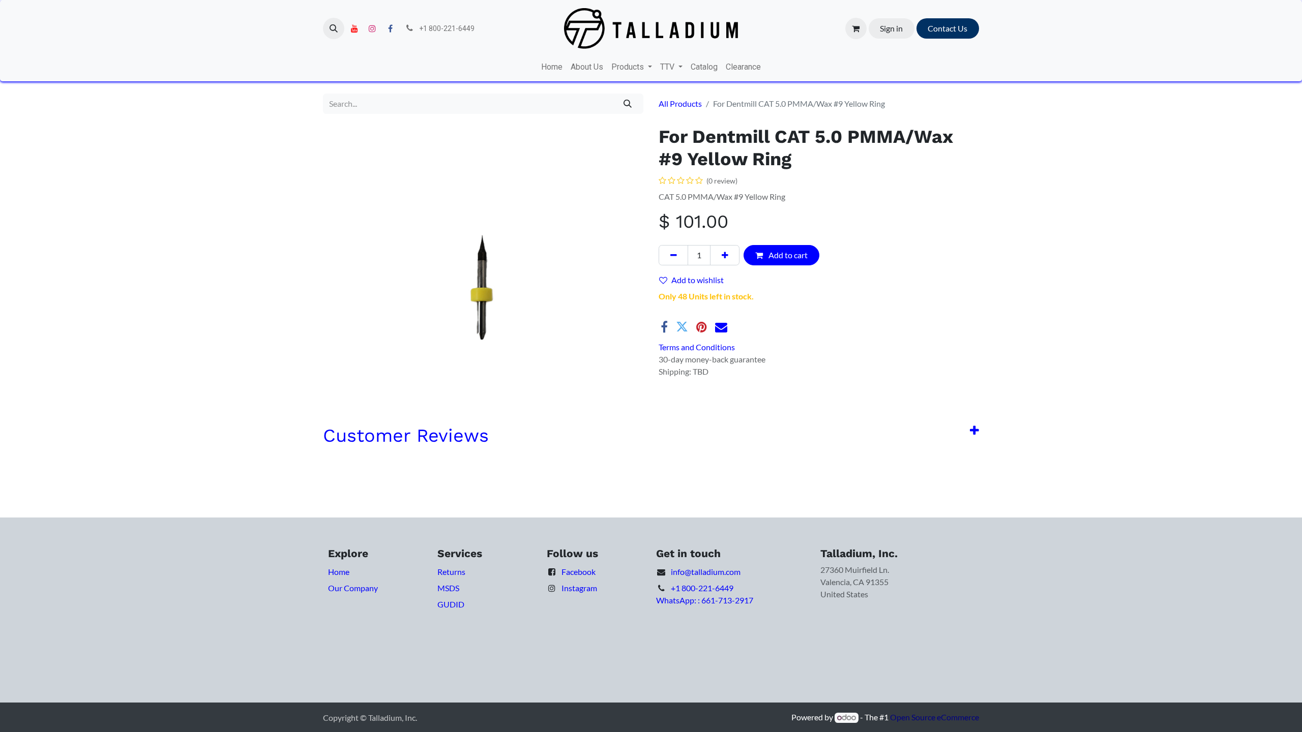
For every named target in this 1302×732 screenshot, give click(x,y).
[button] (333, 28)
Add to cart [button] (787, 255)
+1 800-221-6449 (702, 588)
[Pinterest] (701, 327)
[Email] (721, 327)
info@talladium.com (706, 571)
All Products (680, 103)
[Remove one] (673, 255)
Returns (451, 571)
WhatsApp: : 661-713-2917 (704, 600)
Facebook (578, 571)
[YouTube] (354, 28)
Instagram (579, 588)
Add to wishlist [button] (697, 280)
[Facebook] (390, 28)
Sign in (891, 28)
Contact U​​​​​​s (947, 28)
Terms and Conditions (697, 347)
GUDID (450, 604)
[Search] (627, 104)
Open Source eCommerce (934, 717)
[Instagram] (372, 28)
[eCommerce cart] (856, 28)
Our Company (353, 588)
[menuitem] (552, 67)
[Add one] (724, 255)
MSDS (448, 588)
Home (338, 571)
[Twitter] (682, 327)
